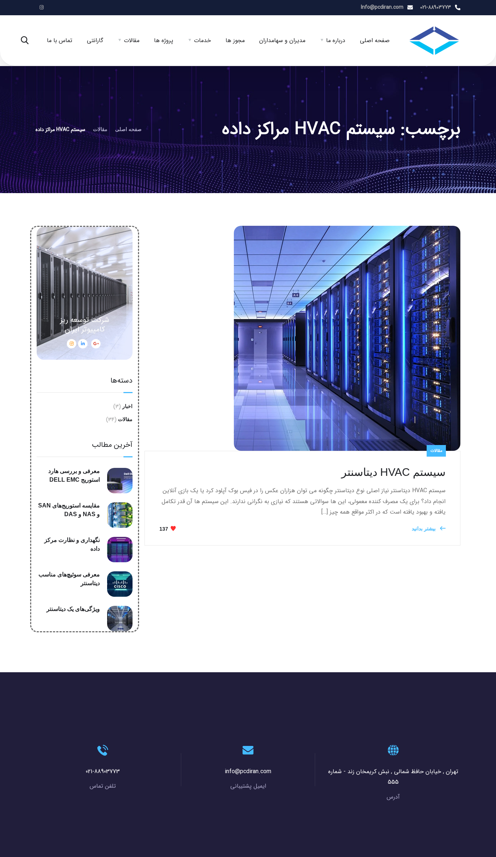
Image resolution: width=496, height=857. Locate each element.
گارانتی (95, 40)
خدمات (202, 40)
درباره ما (335, 40)
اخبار (127, 406)
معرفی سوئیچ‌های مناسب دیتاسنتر (69, 578)
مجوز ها (235, 40)
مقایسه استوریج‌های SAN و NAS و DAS (69, 509)
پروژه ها (163, 40)
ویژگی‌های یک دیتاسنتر (73, 609)
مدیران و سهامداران (282, 40)
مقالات (131, 40)
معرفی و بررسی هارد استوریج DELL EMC (74, 475)
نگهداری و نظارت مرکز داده (72, 544)
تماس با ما (59, 40)
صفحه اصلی (375, 40)
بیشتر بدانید (424, 528)
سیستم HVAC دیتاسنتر (393, 472)
